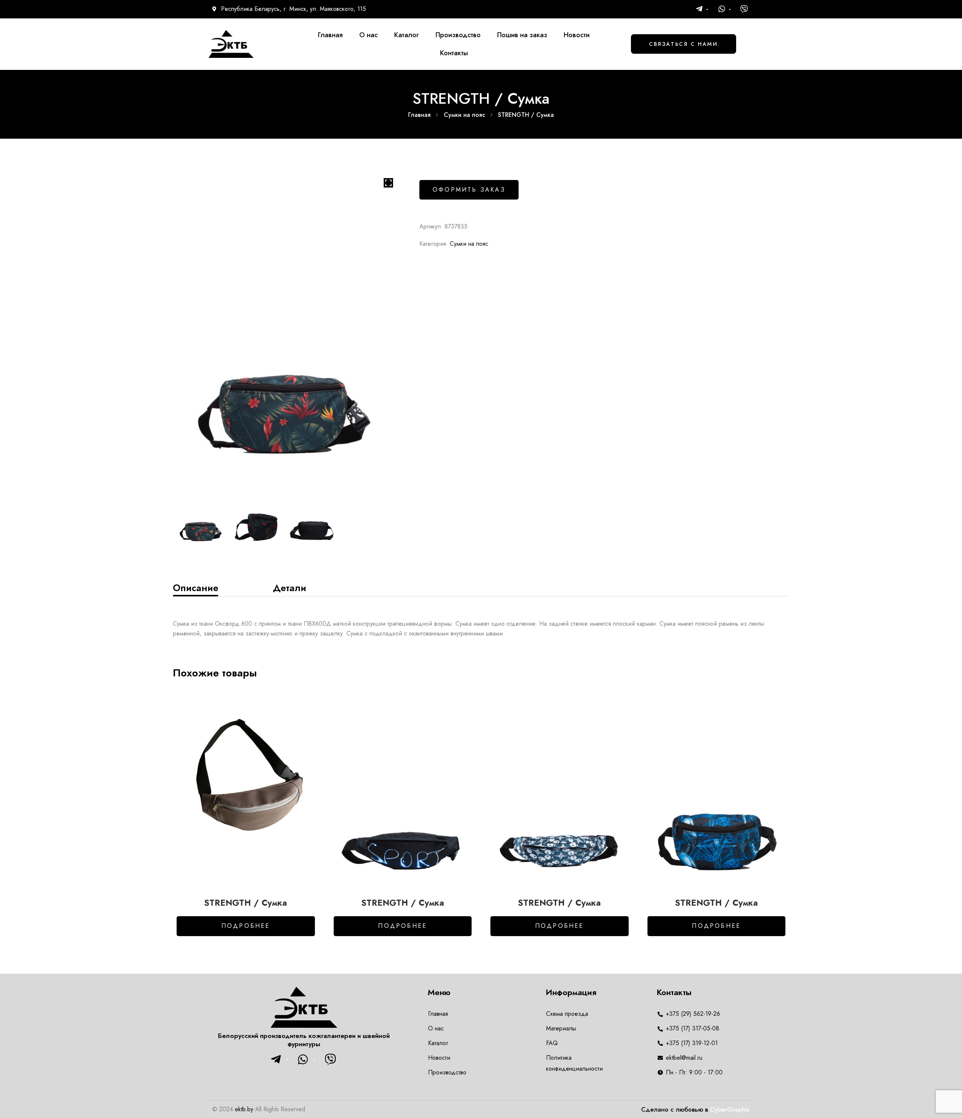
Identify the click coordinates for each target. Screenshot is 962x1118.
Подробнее (245, 925)
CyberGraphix (730, 1109)
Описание (195, 588)
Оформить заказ (469, 189)
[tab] (195, 587)
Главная (419, 114)
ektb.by (244, 1109)
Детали (289, 588)
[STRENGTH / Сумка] (246, 787)
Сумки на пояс (464, 114)
